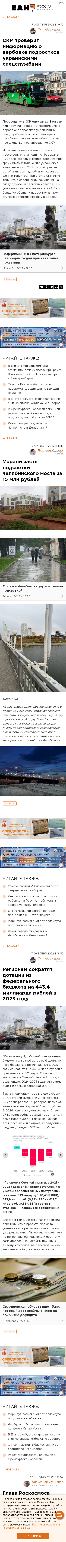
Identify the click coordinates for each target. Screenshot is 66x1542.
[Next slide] (60, 1155)
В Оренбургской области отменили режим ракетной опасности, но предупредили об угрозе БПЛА (34, 413)
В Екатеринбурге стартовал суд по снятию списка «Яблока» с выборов (34, 401)
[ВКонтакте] (41, 287)
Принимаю (33, 1536)
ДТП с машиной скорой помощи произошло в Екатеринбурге (31, 913)
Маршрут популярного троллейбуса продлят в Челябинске (34, 923)
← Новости (11, 17)
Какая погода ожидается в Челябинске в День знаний (27, 425)
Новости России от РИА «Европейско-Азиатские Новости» (24, 8)
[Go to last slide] (5, 1155)
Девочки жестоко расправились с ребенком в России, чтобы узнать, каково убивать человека (33, 900)
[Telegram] (51, 287)
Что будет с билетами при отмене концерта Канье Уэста (33, 1426)
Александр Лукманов (47, 1482)
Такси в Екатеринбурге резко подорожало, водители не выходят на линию (33, 388)
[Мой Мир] (56, 287)
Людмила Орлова (50, 450)
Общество (9, 279)
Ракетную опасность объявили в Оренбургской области (32, 1457)
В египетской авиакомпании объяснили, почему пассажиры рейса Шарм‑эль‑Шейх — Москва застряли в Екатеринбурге (35, 372)
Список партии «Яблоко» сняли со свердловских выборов (33, 888)
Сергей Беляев (49, 29)
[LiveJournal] (61, 287)
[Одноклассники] (46, 287)
